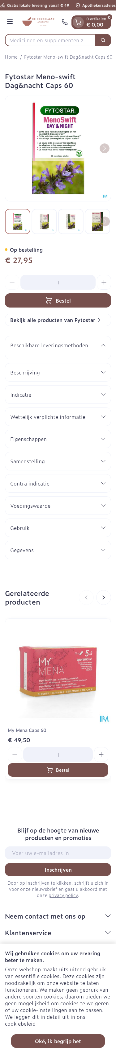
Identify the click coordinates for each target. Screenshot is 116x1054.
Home (11, 57)
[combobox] (50, 40)
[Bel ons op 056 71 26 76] (65, 22)
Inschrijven (58, 869)
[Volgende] (105, 148)
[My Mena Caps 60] (58, 671)
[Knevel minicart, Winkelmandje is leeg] (78, 22)
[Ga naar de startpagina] (38, 22)
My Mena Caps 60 (27, 730)
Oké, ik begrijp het (58, 1041)
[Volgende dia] (103, 597)
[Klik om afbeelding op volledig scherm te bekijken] (58, 148)
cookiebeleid (20, 1023)
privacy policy (63, 895)
